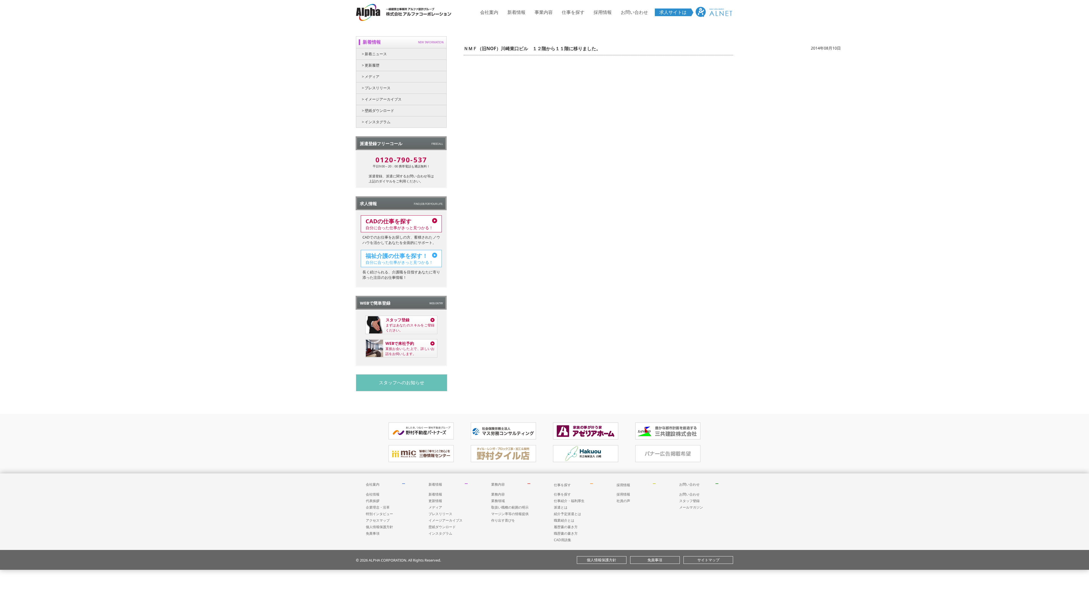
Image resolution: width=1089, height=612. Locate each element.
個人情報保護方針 (379, 526)
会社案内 (489, 12)
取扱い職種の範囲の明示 (510, 507)
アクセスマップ (378, 520)
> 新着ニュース (374, 53)
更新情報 (435, 500)
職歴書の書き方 (566, 533)
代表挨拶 (372, 500)
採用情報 (603, 12)
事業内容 (544, 12)
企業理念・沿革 (378, 507)
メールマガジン (691, 507)
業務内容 (498, 484)
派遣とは (560, 507)
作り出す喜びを (503, 520)
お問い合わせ (634, 12)
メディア (435, 507)
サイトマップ (708, 559)
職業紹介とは (564, 520)
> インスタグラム (376, 121)
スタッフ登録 (689, 500)
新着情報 (516, 12)
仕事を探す (573, 12)
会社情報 (372, 494)
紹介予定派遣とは (567, 513)
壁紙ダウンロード (442, 526)
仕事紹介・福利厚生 (569, 500)
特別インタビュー (379, 513)
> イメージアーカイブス (382, 99)
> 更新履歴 (370, 65)
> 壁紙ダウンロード (378, 110)
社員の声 (623, 500)
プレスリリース (440, 513)
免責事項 (372, 533)
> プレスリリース (376, 87)
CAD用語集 (562, 539)
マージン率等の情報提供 (510, 513)
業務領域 (498, 500)
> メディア (370, 76)
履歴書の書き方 (566, 526)
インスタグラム (440, 533)
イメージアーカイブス (446, 520)
